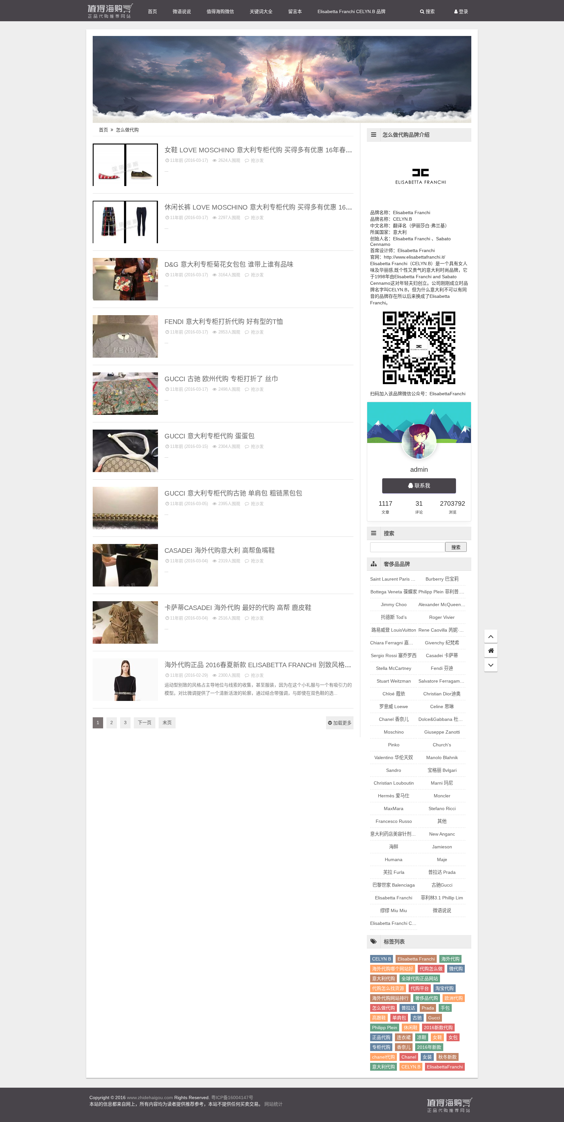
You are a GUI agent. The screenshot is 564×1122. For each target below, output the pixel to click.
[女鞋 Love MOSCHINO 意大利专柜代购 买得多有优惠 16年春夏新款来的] (125, 167)
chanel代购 (383, 1057)
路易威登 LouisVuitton (393, 630)
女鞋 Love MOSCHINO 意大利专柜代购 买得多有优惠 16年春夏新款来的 (272, 150)
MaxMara (393, 808)
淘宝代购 (444, 988)
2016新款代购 (438, 1027)
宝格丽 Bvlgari (442, 770)
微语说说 (182, 11)
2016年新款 (429, 1047)
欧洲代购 (454, 998)
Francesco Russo (394, 821)
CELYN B (381, 958)
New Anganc (442, 834)
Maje (442, 859)
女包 (453, 1037)
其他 (441, 821)
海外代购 (450, 958)
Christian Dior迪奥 (442, 693)
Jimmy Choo (394, 604)
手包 (445, 1008)
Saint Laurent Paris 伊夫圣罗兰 (402, 579)
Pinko (394, 744)
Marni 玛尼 (442, 783)
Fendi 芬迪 (146, 319)
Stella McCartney (393, 668)
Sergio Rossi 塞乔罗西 (393, 655)
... (166, 170)
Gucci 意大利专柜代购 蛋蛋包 (210, 436)
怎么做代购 (128, 129)
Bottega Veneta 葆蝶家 (393, 591)
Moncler (442, 795)
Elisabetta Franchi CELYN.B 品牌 (351, 11)
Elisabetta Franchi (139, 662)
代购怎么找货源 (388, 988)
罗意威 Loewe (393, 706)
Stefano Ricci (442, 808)
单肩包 (399, 1017)
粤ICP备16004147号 (232, 1097)
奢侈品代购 (426, 998)
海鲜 (393, 846)
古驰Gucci (146, 376)
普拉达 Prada (442, 872)
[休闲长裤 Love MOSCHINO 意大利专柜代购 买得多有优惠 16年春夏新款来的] (125, 225)
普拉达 (408, 1008)
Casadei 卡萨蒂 (141, 548)
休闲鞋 (410, 1027)
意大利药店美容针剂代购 (395, 834)
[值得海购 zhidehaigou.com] (110, 10)
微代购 (456, 968)
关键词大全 (261, 11)
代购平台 (420, 988)
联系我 (421, 485)
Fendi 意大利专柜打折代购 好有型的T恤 (224, 321)
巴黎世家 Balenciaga (393, 885)
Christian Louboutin (394, 783)
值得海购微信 (220, 11)
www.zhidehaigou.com (150, 1097)
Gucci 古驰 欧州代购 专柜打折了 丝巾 (222, 378)
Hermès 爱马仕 (393, 795)
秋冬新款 (447, 1057)
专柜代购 (381, 1047)
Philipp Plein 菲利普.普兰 (443, 591)
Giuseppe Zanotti (442, 732)
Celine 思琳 (442, 706)
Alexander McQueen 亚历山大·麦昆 (454, 604)
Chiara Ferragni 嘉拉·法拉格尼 (401, 642)
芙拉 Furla (393, 872)
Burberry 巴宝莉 (442, 579)
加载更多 (342, 722)
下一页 (144, 722)
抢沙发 (257, 160)
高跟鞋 (379, 1017)
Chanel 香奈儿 (394, 719)
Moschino (147, 147)
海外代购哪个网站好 (392, 968)
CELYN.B (410, 1066)
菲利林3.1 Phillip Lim (442, 897)
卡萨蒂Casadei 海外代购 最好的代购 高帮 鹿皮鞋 (238, 607)
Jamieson (442, 846)
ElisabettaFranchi (445, 1066)
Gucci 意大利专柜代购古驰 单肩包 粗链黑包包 (234, 493)
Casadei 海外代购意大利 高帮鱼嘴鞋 (220, 550)
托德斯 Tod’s (394, 617)
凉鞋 (421, 1037)
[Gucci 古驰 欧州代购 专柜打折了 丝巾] (125, 396)
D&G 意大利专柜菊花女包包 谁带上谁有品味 (229, 264)
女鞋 (437, 1037)
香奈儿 (404, 1047)
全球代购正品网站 (419, 978)
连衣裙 (404, 1037)
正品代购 (381, 1037)
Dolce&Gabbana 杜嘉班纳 (131, 262)
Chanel (408, 1057)
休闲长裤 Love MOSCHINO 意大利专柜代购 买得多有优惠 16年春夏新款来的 (278, 207)
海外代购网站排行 (390, 998)
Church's (442, 744)
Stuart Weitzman (394, 681)
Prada (428, 1008)
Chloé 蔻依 (394, 693)
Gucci (434, 1017)
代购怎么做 (431, 968)
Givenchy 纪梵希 (442, 642)
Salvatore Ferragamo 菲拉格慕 (450, 681)
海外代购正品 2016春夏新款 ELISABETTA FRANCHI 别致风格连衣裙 (265, 665)
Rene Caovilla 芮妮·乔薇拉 (445, 630)
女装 (427, 1057)
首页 (152, 11)
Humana (393, 859)
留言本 (295, 11)
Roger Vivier (442, 617)
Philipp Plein (384, 1027)
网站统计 (273, 1104)
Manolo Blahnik (442, 757)
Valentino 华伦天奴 (393, 757)
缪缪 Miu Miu (393, 910)
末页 (167, 722)
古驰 (417, 1017)
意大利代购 (383, 978)
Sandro (393, 770)
